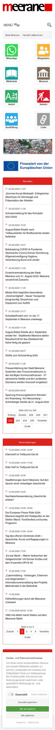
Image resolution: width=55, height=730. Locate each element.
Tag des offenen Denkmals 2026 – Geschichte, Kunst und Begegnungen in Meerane (26, 539)
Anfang (11, 415)
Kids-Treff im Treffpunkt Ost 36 (21, 467)
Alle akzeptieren (27, 709)
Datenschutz (33, 722)
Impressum (21, 722)
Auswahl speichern (27, 702)
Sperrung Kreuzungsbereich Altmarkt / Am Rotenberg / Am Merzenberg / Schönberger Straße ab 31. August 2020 (27, 398)
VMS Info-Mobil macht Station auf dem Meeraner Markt (26, 616)
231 (45, 415)
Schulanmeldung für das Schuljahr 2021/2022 (24, 214)
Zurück (22, 415)
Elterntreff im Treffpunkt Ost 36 (21, 454)
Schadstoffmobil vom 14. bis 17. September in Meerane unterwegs (23, 317)
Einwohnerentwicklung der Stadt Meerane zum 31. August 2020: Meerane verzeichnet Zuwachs (27, 276)
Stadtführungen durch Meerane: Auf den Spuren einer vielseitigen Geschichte (27, 481)
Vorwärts (42, 420)
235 (32, 420)
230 (38, 415)
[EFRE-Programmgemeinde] (27, 166)
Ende (27, 426)
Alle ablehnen (27, 715)
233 (18, 420)
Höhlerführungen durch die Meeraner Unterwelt (25, 600)
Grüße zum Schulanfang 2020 (21, 355)
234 (25, 420)
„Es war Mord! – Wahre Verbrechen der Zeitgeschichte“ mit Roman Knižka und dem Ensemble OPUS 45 (26, 559)
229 (31, 415)
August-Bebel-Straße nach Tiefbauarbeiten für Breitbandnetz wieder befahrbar (27, 233)
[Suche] (49, 25)
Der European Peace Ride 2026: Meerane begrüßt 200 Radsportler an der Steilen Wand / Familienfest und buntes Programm (27, 518)
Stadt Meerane (12, 35)
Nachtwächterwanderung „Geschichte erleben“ (25, 497)
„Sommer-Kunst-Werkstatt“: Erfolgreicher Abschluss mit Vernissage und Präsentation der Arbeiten (27, 197)
